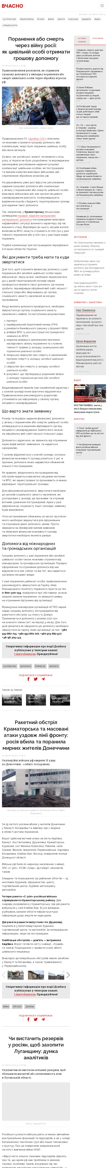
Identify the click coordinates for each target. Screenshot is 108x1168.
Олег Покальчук (85, 310)
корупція (73, 19)
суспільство (9, 19)
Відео (77, 380)
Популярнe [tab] (98, 38)
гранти (61, 19)
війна (51, 19)
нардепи (86, 19)
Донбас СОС (37, 138)
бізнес (40, 19)
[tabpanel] (90, 138)
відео (97, 19)
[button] (68, 975)
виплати (54, 666)
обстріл (17, 1006)
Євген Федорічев (86, 341)
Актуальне (80, 237)
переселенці (27, 19)
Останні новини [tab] (82, 40)
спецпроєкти (10, 25)
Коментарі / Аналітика (88, 302)
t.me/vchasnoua (25, 654)
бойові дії (40, 666)
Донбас (30, 1006)
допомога (25, 666)
